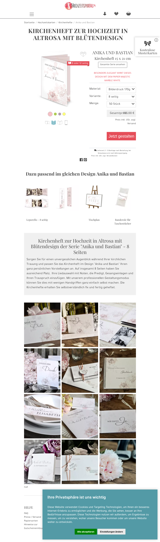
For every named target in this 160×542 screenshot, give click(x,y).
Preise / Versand (32, 517)
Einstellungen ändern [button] (111, 531)
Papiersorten (31, 521)
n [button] (105, 14)
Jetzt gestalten (121, 136)
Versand (131, 124)
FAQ (26, 513)
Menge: (94, 103)
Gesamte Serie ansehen (112, 65)
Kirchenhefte (65, 23)
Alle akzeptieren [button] (85, 531)
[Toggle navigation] (31, 14)
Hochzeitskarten (46, 23)
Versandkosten (112, 156)
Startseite (29, 23)
